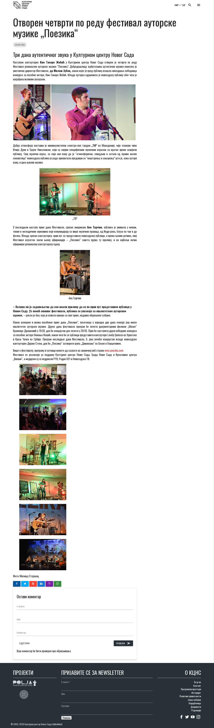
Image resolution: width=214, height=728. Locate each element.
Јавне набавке (194, 699)
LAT (183, 5)
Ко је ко (197, 682)
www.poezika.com (113, 350)
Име (19, 619)
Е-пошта (65, 682)
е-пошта (20, 606)
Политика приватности (190, 696)
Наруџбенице (195, 703)
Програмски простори (191, 689)
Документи (196, 706)
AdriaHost (57, 724)
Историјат (196, 692)
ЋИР (176, 5)
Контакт (197, 685)
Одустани (24, 643)
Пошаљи (123, 643)
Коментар (21, 632)
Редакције (196, 710)
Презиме (65, 706)
